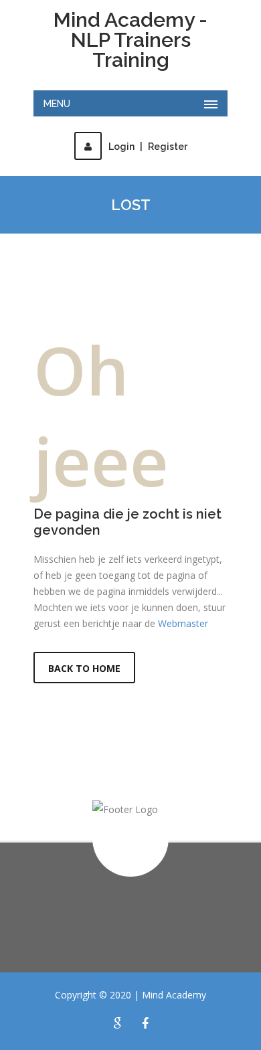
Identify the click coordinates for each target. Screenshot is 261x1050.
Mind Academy (174, 994)
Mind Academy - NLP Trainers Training (130, 40)
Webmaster (183, 623)
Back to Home (84, 668)
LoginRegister (147, 146)
